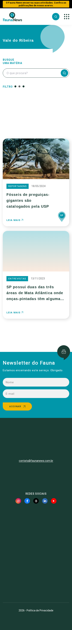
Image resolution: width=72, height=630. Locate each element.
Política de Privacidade (40, 610)
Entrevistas (17, 278)
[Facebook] (27, 501)
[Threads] (36, 501)
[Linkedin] (45, 501)
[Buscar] (55, 16)
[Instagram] (18, 501)
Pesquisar (36, 123)
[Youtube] (53, 501)
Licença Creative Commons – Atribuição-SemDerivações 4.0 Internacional (36, 586)
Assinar (15, 406)
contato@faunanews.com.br (36, 460)
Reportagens (17, 186)
